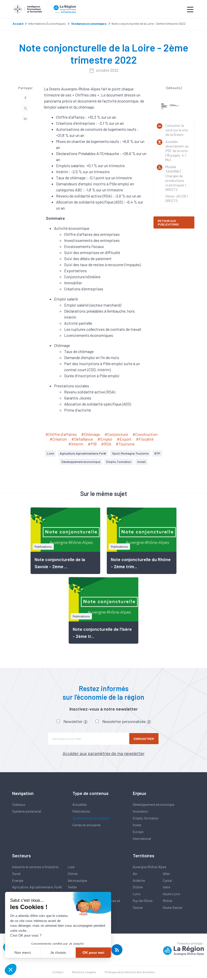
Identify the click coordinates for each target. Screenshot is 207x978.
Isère (166, 887)
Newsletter (73, 721)
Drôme (138, 887)
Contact (58, 972)
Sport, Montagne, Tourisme (130, 453)
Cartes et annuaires (86, 825)
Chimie (72, 874)
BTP (157, 453)
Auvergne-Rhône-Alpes (149, 867)
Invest (141, 461)
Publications (81, 811)
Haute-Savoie (172, 908)
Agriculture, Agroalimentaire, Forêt (83, 453)
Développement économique (81, 461)
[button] (11, 969)
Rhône (167, 901)
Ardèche (139, 881)
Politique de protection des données (130, 972)
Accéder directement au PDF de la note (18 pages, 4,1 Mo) (177, 150)
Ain (135, 874)
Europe (138, 832)
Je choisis (58, 952)
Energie (17, 881)
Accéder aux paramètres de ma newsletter (104, 753)
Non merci (22, 952)
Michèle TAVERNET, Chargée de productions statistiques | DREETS (175, 178)
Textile (72, 887)
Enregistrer (144, 738)
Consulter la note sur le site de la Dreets (176, 130)
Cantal (167, 881)
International (142, 839)
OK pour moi (93, 952)
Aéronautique (77, 881)
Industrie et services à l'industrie (35, 867)
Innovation (140, 811)
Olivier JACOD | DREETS (176, 198)
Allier (166, 874)
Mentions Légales (84, 972)
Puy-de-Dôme (142, 901)
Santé (16, 874)
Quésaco (18, 805)
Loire (50, 453)
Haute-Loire (171, 894)
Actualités (79, 805)
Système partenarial (26, 811)
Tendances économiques (90, 818)
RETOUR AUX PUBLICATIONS (168, 222)
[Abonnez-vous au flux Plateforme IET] (116, 949)
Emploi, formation (118, 461)
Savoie (138, 908)
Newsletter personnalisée (124, 721)
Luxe (71, 867)
